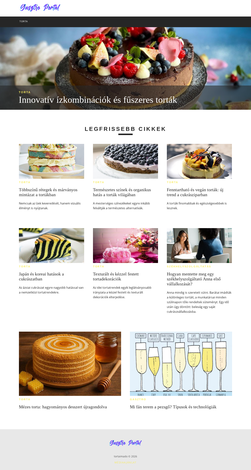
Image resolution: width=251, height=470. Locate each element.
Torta (25, 92)
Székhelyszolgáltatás (189, 266)
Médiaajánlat (125, 462)
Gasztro (138, 399)
